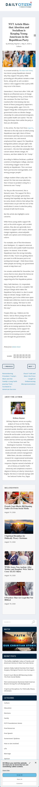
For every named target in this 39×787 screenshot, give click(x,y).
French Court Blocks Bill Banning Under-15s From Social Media (18, 676)
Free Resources (9, 728)
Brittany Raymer (19, 418)
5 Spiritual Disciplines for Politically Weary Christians (19, 690)
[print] (29, 356)
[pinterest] (20, 356)
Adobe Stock (16, 347)
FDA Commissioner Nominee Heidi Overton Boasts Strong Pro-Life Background (19, 683)
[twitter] (17, 356)
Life (5, 749)
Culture (18, 46)
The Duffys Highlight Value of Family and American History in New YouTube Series (19, 662)
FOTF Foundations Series (13, 723)
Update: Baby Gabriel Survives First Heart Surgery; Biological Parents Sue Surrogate (19, 669)
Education (7, 708)
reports (30, 128)
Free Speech (8, 733)
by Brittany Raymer (13, 44)
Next (31, 366)
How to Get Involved (11, 743)
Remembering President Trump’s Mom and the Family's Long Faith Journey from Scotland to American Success (9, 381)
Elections (7, 713)
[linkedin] (23, 356)
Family (6, 718)
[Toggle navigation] (34, 35)
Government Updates (12, 738)
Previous (9, 366)
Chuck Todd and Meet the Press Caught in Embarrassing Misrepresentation (28, 378)
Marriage (7, 754)
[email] (26, 356)
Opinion (7, 759)
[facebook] (15, 356)
